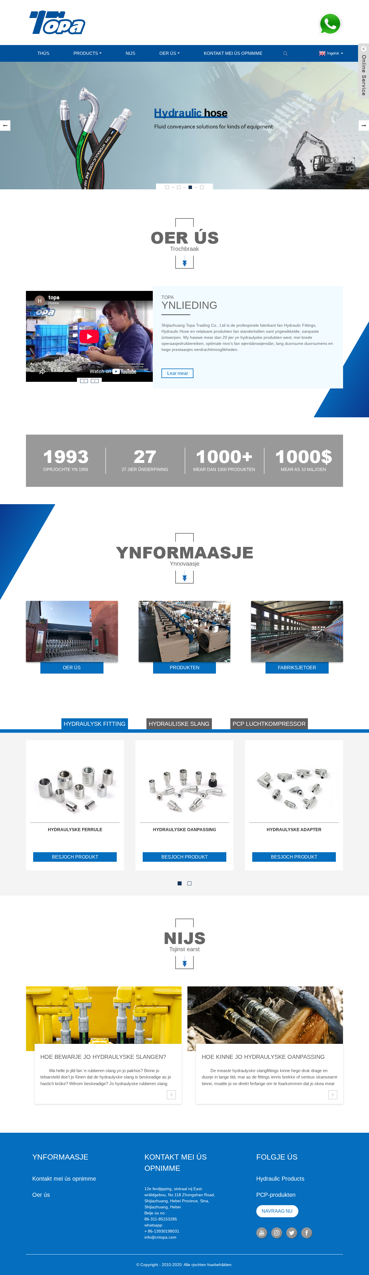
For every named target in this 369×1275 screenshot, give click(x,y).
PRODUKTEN (184, 667)
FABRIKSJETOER (297, 667)
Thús (43, 53)
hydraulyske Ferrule (75, 829)
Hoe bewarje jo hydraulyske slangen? (103, 1057)
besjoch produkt (75, 857)
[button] (5, 125)
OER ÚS (72, 667)
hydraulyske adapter (294, 829)
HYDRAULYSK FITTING (95, 724)
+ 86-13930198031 (161, 1231)
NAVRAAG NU (277, 1211)
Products (86, 53)
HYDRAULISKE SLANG (179, 724)
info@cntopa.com (160, 1237)
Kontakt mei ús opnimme (233, 53)
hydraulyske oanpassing (184, 829)
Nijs (130, 53)
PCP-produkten (275, 1195)
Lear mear (177, 373)
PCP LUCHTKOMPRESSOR (269, 724)
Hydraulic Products (280, 1178)
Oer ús (167, 53)
